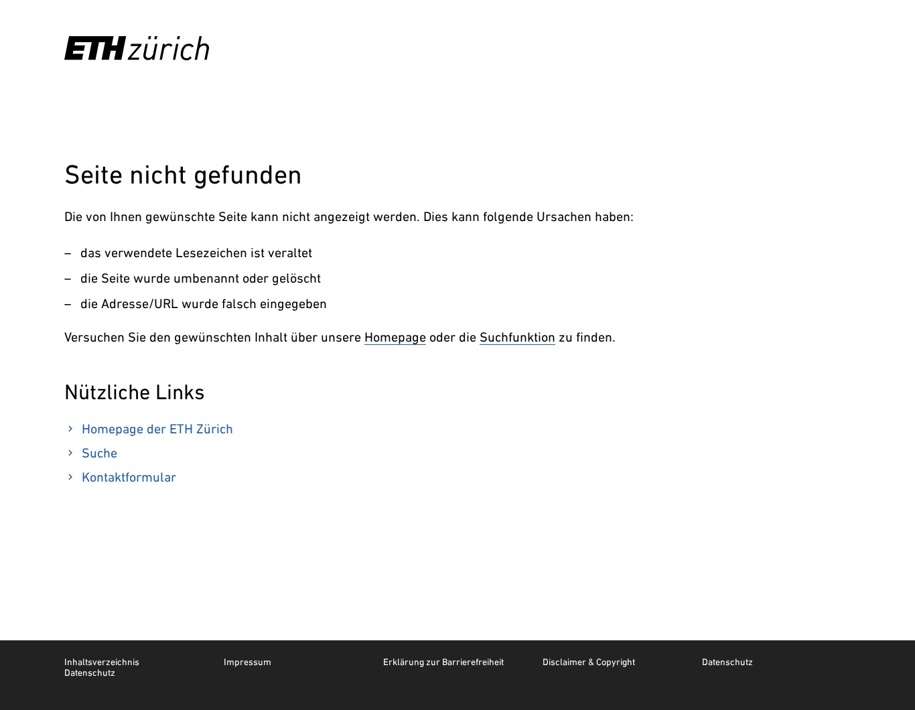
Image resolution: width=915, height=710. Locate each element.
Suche (99, 452)
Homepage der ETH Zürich (157, 428)
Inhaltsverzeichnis (101, 661)
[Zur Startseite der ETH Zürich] (136, 48)
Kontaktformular (129, 477)
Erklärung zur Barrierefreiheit (443, 661)
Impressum (247, 661)
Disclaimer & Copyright (589, 661)
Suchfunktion (517, 337)
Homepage (395, 337)
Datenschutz (727, 661)
